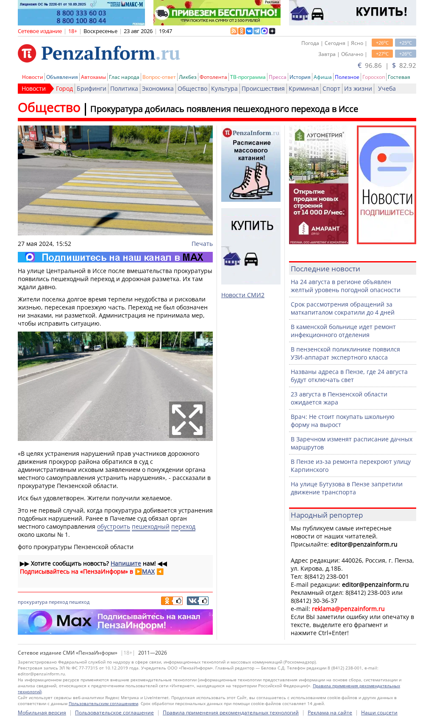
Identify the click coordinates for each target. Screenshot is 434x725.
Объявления (62, 77)
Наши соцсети (379, 712)
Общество (192, 88)
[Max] (115, 257)
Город (64, 88)
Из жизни (358, 88)
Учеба (387, 88)
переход (183, 526)
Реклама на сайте (330, 712)
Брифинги (91, 88)
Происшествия (263, 88)
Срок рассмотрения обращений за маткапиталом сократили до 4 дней (343, 308)
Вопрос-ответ (159, 77)
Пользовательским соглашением (103, 703)
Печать (202, 244)
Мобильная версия (42, 712)
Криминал (304, 88)
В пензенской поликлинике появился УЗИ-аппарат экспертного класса (345, 353)
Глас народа (124, 77)
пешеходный (151, 526)
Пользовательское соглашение (114, 712)
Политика (124, 88)
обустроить (113, 526)
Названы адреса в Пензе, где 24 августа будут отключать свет (349, 376)
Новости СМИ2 (242, 295)
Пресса (278, 77)
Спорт (331, 88)
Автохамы (93, 77)
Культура (224, 88)
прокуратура (32, 602)
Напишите (126, 563)
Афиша (323, 77)
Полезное (347, 77)
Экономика (158, 88)
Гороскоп (373, 77)
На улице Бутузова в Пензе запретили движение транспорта (347, 488)
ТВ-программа (248, 77)
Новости (32, 77)
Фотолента (213, 77)
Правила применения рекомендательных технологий (231, 712)
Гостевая (399, 77)
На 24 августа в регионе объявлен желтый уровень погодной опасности (346, 286)
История (300, 77)
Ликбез (188, 77)
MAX (148, 571)
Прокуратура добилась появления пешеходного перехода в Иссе (224, 108)
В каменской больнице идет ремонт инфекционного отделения (343, 331)
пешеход (79, 602)
